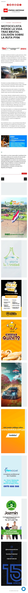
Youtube (13, 5)
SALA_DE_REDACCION (16, 22)
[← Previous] (2, 179)
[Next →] (25, 179)
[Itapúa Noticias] (14, 13)
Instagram (15, 5)
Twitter (10, 5)
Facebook (8, 5)
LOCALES (24, 173)
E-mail (18, 5)
